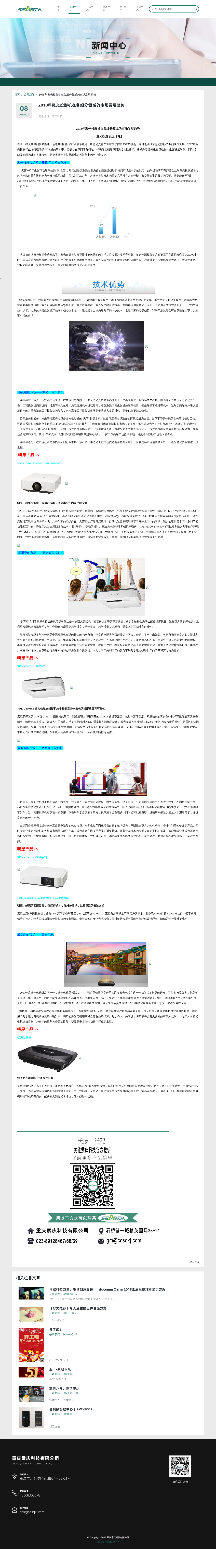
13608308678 (30, 1495)
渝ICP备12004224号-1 (108, 1542)
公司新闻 (29, 94)
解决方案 (106, 8)
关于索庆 (123, 8)
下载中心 (139, 8)
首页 (58, 8)
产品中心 (89, 8)
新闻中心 (73, 8)
